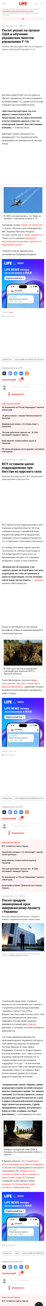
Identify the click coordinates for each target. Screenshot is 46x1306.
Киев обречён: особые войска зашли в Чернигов (19, 441)
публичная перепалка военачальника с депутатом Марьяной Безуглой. (21, 241)
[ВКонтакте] (21, 373)
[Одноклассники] (27, 373)
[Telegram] (15, 373)
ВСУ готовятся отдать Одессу (15, 846)
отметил (32, 1024)
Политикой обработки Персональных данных (17, 11)
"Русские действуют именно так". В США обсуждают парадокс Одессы (20, 433)
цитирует (38, 580)
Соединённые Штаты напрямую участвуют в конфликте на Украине (23, 1199)
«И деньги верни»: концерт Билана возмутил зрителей (22, 416)
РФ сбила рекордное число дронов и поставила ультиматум (23, 450)
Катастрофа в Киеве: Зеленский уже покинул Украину (22, 886)
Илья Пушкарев (9, 1280)
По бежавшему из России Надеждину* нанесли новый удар (23, 408)
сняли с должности (33, 234)
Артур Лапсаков (9, 316)
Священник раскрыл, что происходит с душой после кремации (22, 853)
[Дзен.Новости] (4, 373)
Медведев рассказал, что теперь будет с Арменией (20, 425)
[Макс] (10, 373)
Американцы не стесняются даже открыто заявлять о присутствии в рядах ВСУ (21, 1209)
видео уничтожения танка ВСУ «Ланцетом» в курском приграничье (21, 683)
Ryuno (11, 312)
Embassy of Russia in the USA (18, 955)
